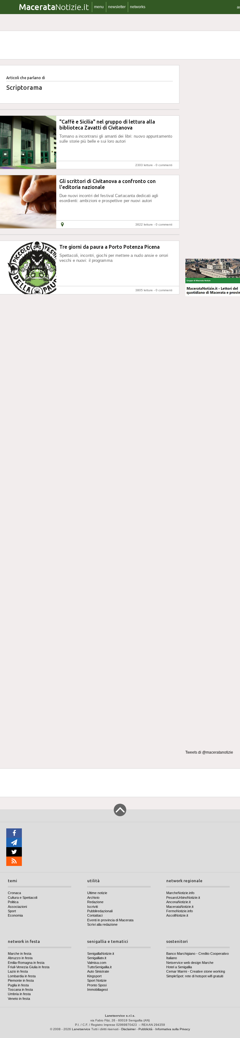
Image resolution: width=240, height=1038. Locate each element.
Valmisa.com (96, 962)
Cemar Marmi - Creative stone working (195, 971)
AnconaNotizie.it (178, 902)
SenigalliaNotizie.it (100, 953)
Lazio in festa (18, 971)
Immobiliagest (97, 989)
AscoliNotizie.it (177, 915)
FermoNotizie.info (179, 911)
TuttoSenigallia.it (99, 967)
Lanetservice (81, 1029)
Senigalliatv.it (96, 958)
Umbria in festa (19, 994)
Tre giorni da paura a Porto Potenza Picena (109, 247)
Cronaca (14, 893)
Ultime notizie (97, 893)
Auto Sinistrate (98, 971)
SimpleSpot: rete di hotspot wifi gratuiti (194, 976)
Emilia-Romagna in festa (26, 962)
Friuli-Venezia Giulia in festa (28, 967)
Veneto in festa (19, 998)
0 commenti (164, 165)
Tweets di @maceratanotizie (209, 752)
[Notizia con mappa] (62, 224)
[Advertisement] (212, 159)
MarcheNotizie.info (180, 893)
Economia (15, 915)
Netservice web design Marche (189, 962)
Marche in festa (19, 953)
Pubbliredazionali (99, 911)
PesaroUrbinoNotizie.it (183, 897)
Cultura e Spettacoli (22, 897)
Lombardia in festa (22, 976)
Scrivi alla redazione (102, 924)
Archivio (93, 897)
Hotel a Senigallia (179, 967)
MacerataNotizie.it (179, 906)
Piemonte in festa (21, 980)
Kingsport (94, 976)
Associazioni (17, 906)
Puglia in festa (18, 985)
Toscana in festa (20, 989)
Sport (12, 911)
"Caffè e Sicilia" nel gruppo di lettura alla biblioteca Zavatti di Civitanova (107, 124)
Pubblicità (145, 1029)
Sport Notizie (97, 980)
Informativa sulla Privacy (172, 1029)
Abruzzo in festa (20, 958)
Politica (13, 902)
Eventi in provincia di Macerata (110, 920)
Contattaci (94, 915)
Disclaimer (128, 1029)
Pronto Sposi (97, 985)
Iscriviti (92, 906)
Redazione (95, 902)
